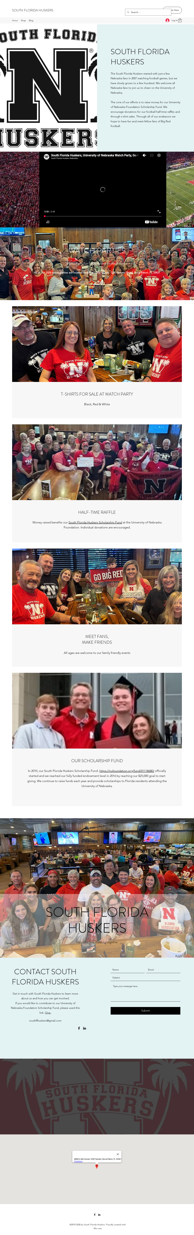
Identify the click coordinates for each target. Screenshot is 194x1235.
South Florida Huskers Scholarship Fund (95, 522)
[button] (180, 20)
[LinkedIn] (85, 1028)
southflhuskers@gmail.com (45, 1020)
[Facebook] (79, 1028)
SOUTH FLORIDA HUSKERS (32, 10)
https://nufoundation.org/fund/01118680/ (126, 771)
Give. (48, 1012)
